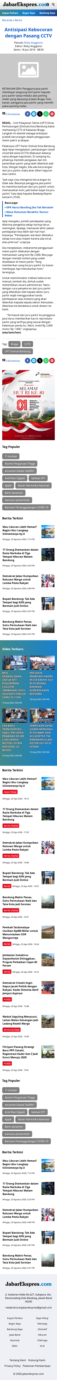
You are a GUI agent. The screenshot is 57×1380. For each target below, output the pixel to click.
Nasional (14, 1340)
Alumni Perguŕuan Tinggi (20, 463)
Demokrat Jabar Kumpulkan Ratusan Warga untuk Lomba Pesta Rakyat (20, 579)
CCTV (27, 344)
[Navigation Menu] (53, 5)
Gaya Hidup (10, 791)
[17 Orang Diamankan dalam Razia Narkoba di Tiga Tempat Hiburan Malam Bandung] (47, 554)
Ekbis (15, 1345)
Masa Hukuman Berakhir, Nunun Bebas (26, 213)
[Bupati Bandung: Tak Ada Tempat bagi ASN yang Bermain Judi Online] (47, 603)
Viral (42, 1345)
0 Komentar (12, 114)
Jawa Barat (14, 1334)
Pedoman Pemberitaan (37, 1366)
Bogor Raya (28, 12)
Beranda (7, 20)
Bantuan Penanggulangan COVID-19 (26, 507)
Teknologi (42, 1323)
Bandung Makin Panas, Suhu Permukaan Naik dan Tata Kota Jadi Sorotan (20, 625)
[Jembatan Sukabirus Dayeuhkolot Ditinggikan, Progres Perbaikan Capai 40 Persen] (47, 959)
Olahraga (42, 1340)
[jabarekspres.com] (26, 4)
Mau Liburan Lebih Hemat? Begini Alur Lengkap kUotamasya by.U (20, 530)
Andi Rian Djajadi (15, 478)
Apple (8, 485)
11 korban (11, 456)
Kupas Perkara (10, 12)
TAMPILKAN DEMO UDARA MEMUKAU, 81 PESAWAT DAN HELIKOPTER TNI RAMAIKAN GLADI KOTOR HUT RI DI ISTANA (42, 736)
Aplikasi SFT (38, 478)
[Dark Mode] (47, 5)
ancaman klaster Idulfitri (19, 471)
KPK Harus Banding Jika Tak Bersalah (29, 207)
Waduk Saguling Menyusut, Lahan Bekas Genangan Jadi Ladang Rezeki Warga (20, 1020)
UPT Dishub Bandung (17, 351)
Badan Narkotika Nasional (33, 485)
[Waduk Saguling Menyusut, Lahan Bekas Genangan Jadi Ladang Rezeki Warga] (47, 1021)
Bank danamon (14, 493)
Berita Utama (11, 825)
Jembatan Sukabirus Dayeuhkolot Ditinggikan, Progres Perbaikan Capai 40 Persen (20, 960)
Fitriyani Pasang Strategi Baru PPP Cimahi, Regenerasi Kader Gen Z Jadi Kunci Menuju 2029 (20, 1052)
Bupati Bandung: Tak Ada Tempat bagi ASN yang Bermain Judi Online (19, 602)
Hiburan (42, 1334)
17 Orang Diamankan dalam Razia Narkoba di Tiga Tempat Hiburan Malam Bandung (20, 555)
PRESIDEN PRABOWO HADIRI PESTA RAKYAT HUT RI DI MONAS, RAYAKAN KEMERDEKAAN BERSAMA (41, 683)
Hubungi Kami (36, 1360)
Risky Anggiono (33, 42)
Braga (14, 344)
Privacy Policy (12, 1366)
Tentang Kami (18, 1360)
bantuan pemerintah (17, 500)
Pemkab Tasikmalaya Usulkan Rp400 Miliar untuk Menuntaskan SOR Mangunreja (20, 933)
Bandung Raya (47, 12)
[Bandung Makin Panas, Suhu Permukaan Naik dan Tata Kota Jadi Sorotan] (47, 626)
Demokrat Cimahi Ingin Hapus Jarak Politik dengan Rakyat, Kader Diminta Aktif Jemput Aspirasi (20, 988)
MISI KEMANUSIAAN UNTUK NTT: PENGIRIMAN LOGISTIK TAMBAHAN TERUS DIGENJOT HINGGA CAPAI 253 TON (14, 685)
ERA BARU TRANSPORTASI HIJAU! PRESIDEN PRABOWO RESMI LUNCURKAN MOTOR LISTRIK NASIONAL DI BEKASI (13, 738)
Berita (18, 20)
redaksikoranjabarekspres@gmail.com (28, 1307)
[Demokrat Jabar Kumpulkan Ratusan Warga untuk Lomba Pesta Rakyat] (47, 580)
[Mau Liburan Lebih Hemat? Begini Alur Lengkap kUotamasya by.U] (47, 531)
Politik (7, 999)
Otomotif (42, 1329)
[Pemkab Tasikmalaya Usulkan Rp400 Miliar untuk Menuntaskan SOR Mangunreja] (47, 932)
